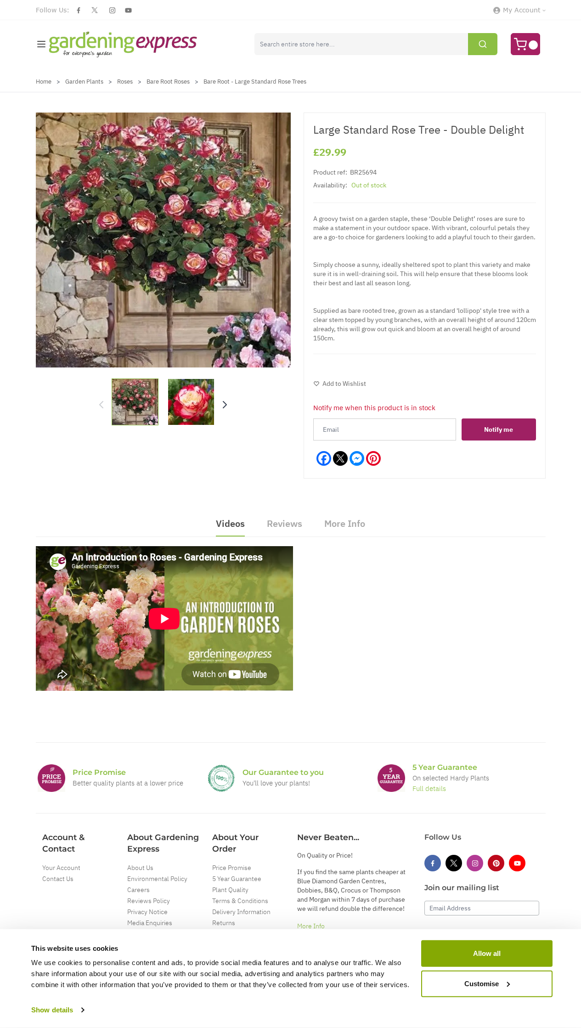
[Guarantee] (391, 778)
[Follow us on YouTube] (128, 10)
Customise (481, 983)
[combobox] (375, 44)
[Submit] (482, 44)
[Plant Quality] (221, 778)
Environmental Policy (157, 879)
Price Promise (231, 868)
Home (43, 81)
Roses (125, 81)
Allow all (487, 953)
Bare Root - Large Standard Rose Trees (254, 81)
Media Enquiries (149, 923)
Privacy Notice (147, 912)
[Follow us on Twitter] (95, 10)
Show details (52, 1010)
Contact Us (57, 879)
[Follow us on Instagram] (112, 10)
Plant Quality (230, 890)
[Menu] (41, 44)
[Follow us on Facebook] (78, 10)
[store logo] (123, 44)
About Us (140, 868)
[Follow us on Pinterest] (496, 863)
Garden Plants (84, 81)
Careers (138, 890)
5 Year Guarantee (236, 879)
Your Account (61, 868)
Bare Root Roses (168, 81)
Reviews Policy (148, 901)
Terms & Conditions (240, 901)
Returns (223, 923)
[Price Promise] (51, 778)
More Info (311, 926)
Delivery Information (241, 912)
